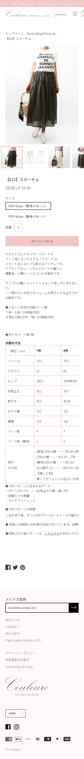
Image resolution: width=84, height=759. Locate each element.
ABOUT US (12, 620)
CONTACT (12, 627)
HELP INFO (12, 633)
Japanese (61, 14)
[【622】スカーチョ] (12, 157)
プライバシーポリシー (20, 653)
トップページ (14, 33)
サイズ (9, 198)
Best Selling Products (41, 33)
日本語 (12, 713)
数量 (8, 227)
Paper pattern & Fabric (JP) (23, 640)
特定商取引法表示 (17, 660)
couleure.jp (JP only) (19, 666)
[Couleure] (27, 13)
